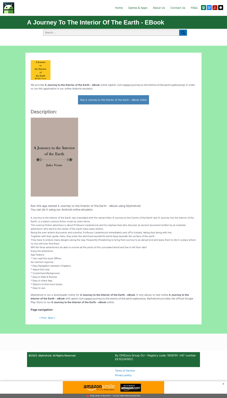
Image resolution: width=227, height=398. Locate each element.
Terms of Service (125, 370)
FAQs (194, 7)
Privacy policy (123, 375)
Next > (51, 317)
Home (119, 7)
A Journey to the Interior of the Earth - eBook (95, 22)
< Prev (42, 317)
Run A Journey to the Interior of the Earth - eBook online (113, 99)
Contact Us (177, 7)
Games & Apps (137, 7)
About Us (159, 7)
